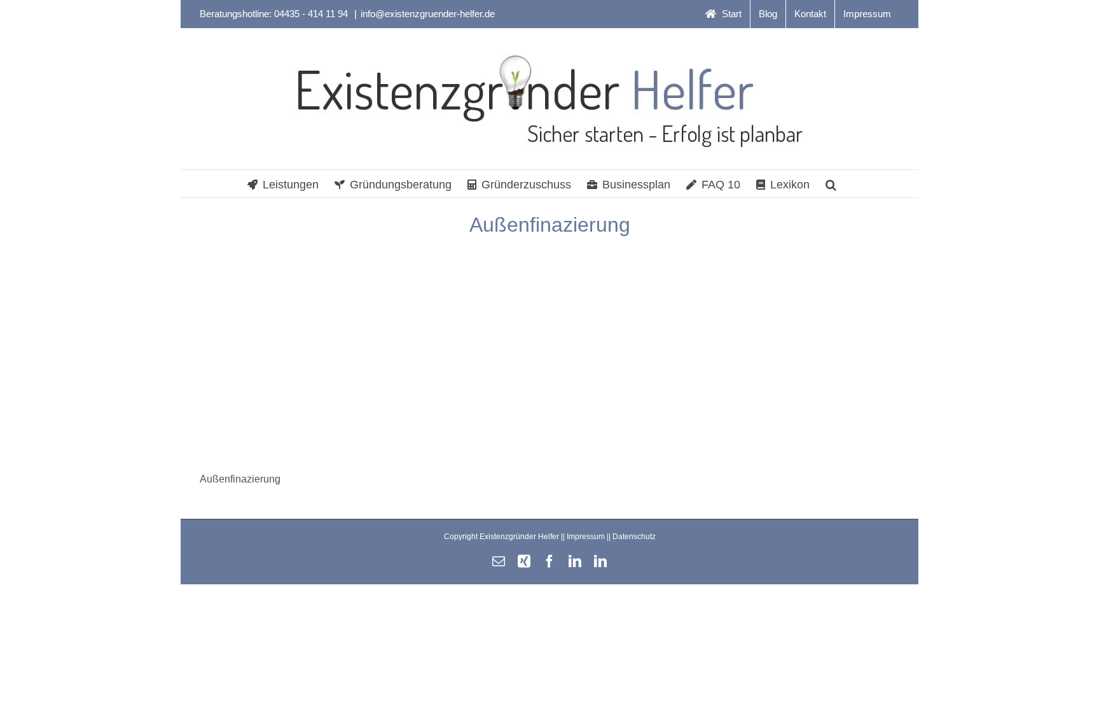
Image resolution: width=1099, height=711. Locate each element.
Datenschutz (634, 536)
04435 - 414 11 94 (312, 13)
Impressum (586, 536)
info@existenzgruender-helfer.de (428, 13)
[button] (831, 183)
